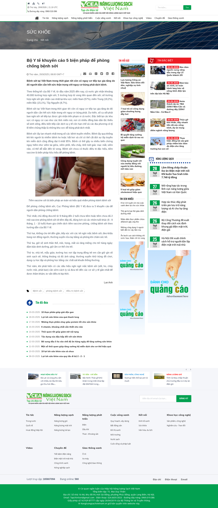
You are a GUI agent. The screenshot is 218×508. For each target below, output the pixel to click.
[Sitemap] (33, 3)
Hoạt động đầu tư (49, 374)
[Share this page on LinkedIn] (107, 73)
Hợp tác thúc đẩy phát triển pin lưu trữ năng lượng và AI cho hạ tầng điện (174, 206)
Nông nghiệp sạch (62, 467)
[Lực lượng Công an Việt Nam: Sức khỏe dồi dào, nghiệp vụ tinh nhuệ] (133, 70)
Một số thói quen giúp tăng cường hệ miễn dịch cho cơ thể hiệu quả (76, 346)
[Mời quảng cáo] (43, 3)
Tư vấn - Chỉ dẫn (90, 374)
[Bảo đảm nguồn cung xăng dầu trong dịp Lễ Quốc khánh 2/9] (157, 70)
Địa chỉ (157, 479)
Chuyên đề (160, 18)
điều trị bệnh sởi (74, 290)
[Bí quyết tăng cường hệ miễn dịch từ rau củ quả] (133, 125)
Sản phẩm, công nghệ (134, 374)
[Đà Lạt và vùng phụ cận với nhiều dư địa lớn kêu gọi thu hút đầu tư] (33, 378)
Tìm (187, 7)
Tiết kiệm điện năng (62, 454)
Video (149, 18)
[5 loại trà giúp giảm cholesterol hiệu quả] (133, 180)
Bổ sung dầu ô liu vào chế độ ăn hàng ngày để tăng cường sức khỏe (76, 341)
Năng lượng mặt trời (63, 425)
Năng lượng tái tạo (62, 430)
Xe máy (85, 458)
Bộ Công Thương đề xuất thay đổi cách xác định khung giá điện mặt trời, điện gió (175, 225)
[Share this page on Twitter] (102, 73)
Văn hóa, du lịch (145, 430)
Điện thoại (171, 479)
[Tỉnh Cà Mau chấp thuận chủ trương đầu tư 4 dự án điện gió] (159, 378)
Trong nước (31, 421)
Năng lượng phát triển (81, 18)
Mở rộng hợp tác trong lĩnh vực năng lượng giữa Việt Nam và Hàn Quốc (175, 189)
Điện (84, 424)
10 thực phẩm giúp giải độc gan (57, 312)
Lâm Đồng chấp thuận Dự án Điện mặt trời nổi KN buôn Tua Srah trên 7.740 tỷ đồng (175, 172)
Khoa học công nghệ (133, 18)
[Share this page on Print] (90, 73)
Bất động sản (116, 425)
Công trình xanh (61, 463)
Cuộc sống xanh (103, 18)
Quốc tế (29, 425)
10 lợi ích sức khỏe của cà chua (57, 351)
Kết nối (117, 18)
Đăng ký (183, 398)
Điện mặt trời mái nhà (63, 458)
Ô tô (84, 454)
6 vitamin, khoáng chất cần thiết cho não (62, 327)
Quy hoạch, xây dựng (119, 421)
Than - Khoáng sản (90, 434)
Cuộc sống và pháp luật (120, 443)
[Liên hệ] (38, 3)
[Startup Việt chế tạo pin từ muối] (117, 378)
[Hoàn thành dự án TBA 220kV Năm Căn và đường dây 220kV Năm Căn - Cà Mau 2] (157, 104)
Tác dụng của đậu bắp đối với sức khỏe (61, 336)
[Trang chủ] (29, 3)
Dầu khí (85, 429)
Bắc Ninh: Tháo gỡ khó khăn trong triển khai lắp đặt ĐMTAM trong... (93, 380)
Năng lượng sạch (60, 18)
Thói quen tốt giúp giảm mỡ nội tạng (60, 332)
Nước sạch (115, 439)
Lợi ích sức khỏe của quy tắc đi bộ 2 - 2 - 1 (63, 356)
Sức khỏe (143, 425)
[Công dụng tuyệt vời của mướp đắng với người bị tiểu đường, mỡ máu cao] (133, 151)
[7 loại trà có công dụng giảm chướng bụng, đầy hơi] (133, 99)
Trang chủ (32, 40)
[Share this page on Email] (85, 73)
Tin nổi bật (124, 60)
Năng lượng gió (174, 374)
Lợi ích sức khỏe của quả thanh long (60, 317)
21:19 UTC (53, 7)
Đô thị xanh (115, 430)
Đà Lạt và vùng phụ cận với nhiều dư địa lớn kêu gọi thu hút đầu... (51, 380)
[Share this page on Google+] (96, 73)
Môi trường (115, 434)
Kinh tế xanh (144, 421)
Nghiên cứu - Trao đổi (176, 425)
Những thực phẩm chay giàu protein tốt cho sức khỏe (68, 322)
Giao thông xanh (176, 18)
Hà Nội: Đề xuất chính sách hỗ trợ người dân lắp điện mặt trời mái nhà (175, 241)
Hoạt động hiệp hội (34, 430)
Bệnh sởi (37, 290)
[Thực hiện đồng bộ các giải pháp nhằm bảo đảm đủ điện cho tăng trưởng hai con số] (157, 141)
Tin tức (45, 18)
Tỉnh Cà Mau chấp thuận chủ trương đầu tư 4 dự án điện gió (178, 380)
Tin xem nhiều (126, 199)
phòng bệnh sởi (54, 290)
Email (184, 479)
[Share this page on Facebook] (113, 73)
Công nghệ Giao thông (92, 463)
